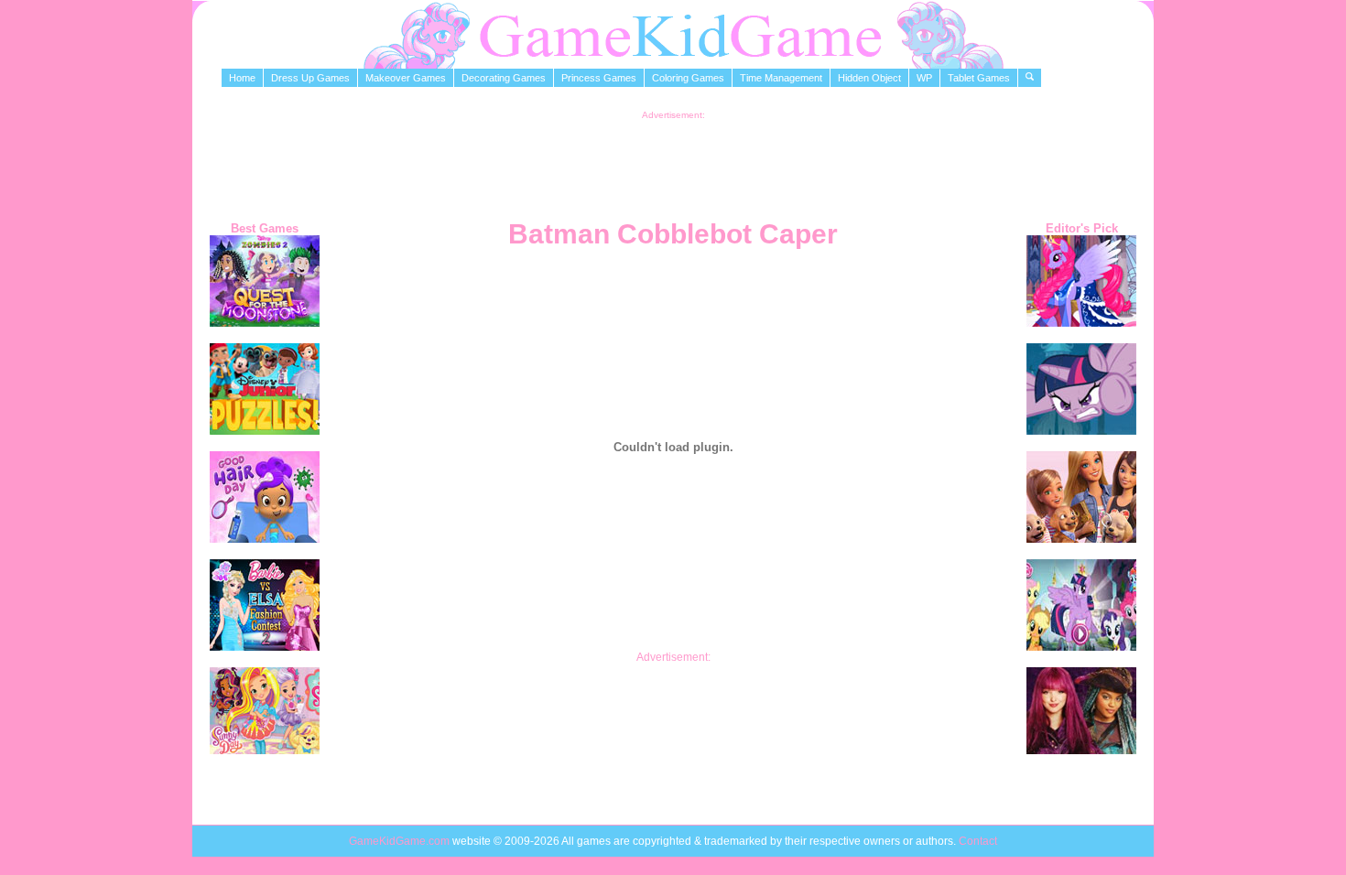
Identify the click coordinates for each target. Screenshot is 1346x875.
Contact (978, 841)
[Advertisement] (673, 161)
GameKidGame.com (400, 841)
